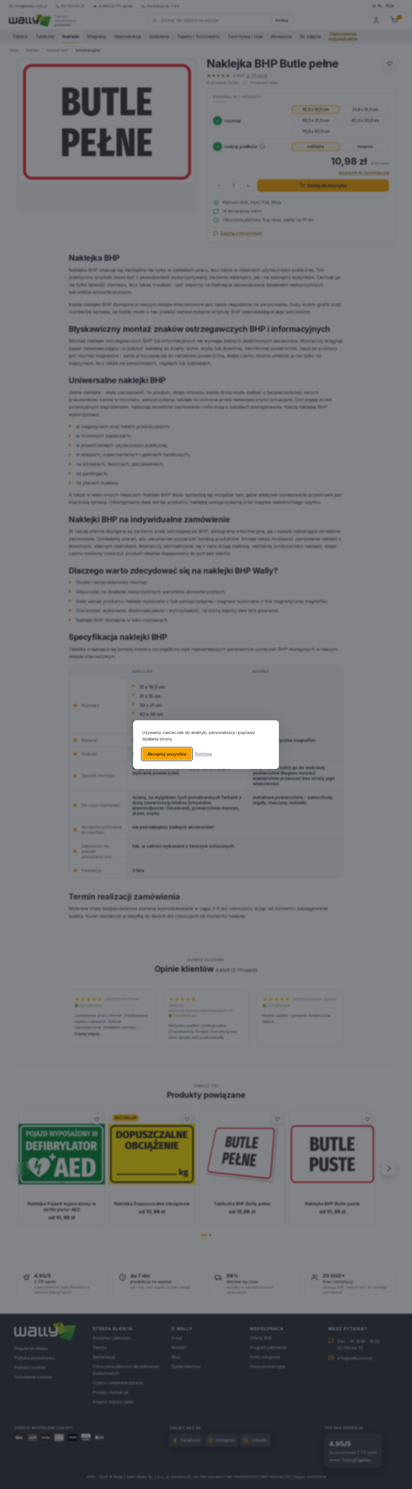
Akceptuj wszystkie (166, 753)
